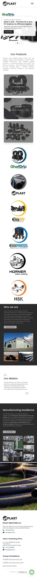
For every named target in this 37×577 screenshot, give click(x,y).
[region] (18, 26)
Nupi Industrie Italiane (10, 566)
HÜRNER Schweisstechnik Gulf (12, 559)
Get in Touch (18, 486)
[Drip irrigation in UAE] (9, 3)
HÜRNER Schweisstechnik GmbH (13, 563)
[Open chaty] (31, 572)
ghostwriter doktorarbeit (27, 65)
